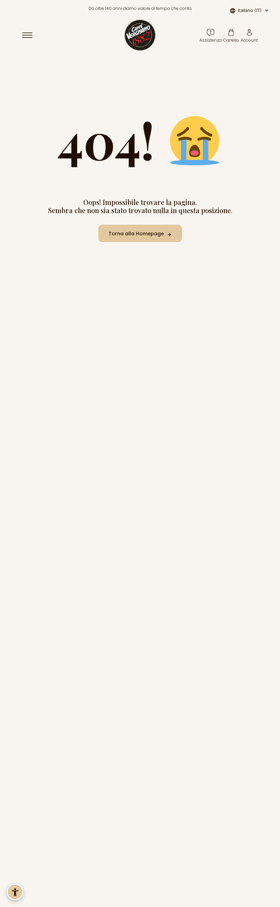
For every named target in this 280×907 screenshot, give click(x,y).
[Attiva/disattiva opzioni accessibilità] (15, 892)
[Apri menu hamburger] (30, 35)
